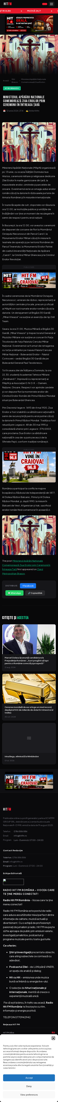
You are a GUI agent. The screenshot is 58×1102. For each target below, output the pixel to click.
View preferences (29, 1094)
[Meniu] (51, 4)
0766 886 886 (20, 831)
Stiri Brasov (15, 80)
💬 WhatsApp (14, 593)
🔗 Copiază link (35, 593)
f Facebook (28, 586)
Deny (29, 1086)
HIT (7, 809)
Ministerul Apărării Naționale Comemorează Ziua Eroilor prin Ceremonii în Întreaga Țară (26, 565)
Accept (29, 1078)
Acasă (6, 80)
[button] (53, 1038)
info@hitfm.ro (20, 835)
